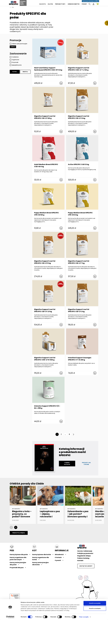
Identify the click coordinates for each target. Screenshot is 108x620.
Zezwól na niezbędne (95, 608)
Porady (84, 4)
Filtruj (14, 72)
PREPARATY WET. (60, 4)
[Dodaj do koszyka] (61, 83)
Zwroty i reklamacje (84, 551)
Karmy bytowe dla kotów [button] (41, 554)
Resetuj (25, 72)
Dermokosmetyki (74, 4)
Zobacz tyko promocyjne (19, 44)
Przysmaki (15, 62)
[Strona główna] (10, 7)
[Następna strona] (73, 434)
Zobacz (13, 47)
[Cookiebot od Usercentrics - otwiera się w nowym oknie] (10, 617)
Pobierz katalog (67, 463)
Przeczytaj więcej (18, 533)
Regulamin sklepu (84, 556)
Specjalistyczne (17, 65)
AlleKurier (17, 598)
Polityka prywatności (85, 553)
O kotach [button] (58, 557)
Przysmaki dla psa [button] (16, 568)
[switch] (45, 617)
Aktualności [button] (59, 554)
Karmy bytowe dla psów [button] (19, 554)
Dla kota (42, 4)
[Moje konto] (93, 4)
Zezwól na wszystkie (94, 603)
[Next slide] (15, 527)
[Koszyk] (97, 4)
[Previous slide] (11, 527)
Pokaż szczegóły (84, 617)
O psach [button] (58, 560)
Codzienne (15, 57)
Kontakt (80, 560)
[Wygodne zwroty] (15, 596)
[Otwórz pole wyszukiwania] (89, 4)
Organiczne (15, 59)
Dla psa (50, 4)
